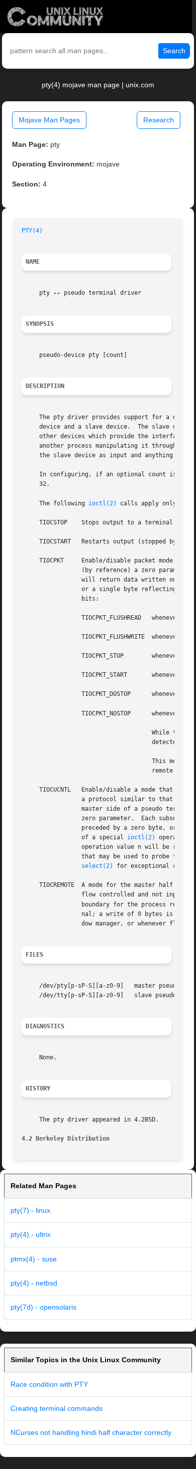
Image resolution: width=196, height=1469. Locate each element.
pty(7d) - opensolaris (43, 1307)
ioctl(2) (102, 503)
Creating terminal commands (57, 1408)
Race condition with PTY (49, 1384)
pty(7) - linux (30, 1210)
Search (174, 51)
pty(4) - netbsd (34, 1283)
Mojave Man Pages (49, 120)
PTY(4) (32, 230)
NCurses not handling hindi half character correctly (91, 1432)
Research (158, 120)
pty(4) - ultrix (31, 1234)
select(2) (97, 865)
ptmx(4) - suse (34, 1259)
